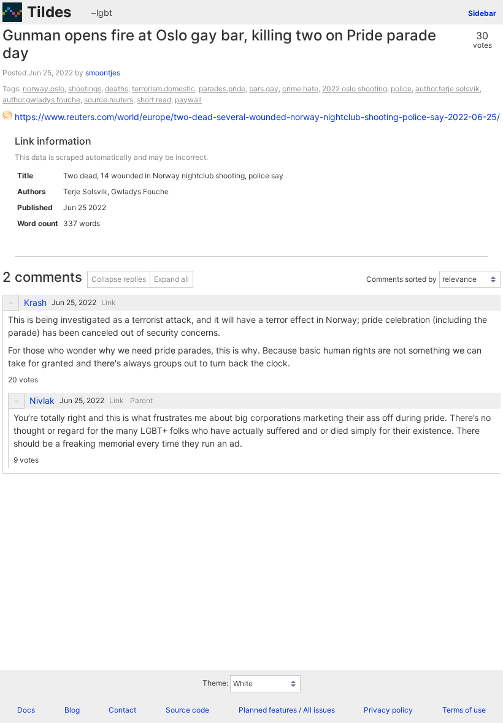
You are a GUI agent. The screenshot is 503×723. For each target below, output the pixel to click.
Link (108, 302)
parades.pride (222, 88)
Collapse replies (118, 279)
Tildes (49, 12)
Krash (35, 302)
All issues (319, 709)
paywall (188, 99)
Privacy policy (388, 709)
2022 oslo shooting (354, 88)
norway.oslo (43, 88)
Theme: (215, 682)
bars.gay (263, 88)
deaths (116, 88)
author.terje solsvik (447, 88)
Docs (26, 709)
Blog (72, 709)
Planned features (268, 709)
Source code (187, 709)
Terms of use (464, 709)
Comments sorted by (401, 279)
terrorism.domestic (163, 88)
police (401, 88)
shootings (84, 88)
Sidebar (482, 13)
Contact (122, 709)
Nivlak (42, 400)
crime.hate (300, 88)
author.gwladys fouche (41, 99)
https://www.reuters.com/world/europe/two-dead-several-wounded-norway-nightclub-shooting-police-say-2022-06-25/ (257, 117)
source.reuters (108, 99)
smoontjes (102, 72)
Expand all (171, 279)
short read (154, 99)
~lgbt (101, 12)
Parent (141, 400)
